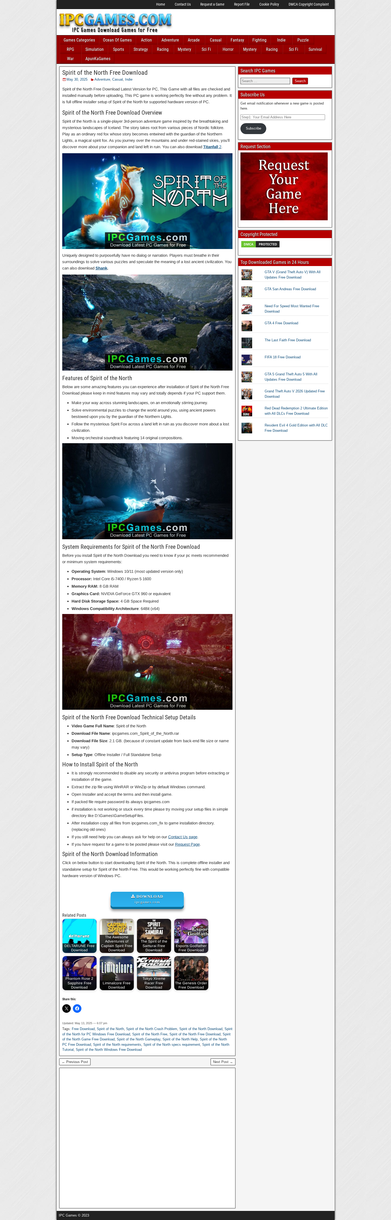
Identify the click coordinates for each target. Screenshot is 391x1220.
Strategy (141, 49)
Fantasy (237, 40)
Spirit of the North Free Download (105, 72)
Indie (281, 40)
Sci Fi (206, 49)
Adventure (170, 40)
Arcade (194, 40)
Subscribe (253, 128)
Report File (242, 4)
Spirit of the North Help (180, 1039)
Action (146, 40)
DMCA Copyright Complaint (309, 4)
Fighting (259, 40)
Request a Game (212, 4)
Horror (228, 49)
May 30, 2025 (77, 79)
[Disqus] (147, 1137)
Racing (163, 49)
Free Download (83, 1029)
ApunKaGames (97, 58)
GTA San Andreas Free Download (290, 289)
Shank (101, 268)
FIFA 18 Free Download (283, 357)
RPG (70, 49)
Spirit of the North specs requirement (171, 1045)
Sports (118, 49)
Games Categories (79, 40)
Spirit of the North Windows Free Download (109, 1050)
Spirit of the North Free (149, 1034)
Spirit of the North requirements (117, 1045)
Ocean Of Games (117, 40)
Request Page (187, 844)
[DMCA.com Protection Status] (260, 247)
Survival (315, 49)
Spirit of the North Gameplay (138, 1039)
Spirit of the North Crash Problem (151, 1029)
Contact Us (183, 4)
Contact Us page (182, 837)
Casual (216, 40)
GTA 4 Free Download (281, 323)
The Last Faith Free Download (288, 340)
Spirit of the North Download (200, 1029)
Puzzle (303, 40)
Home (160, 4)
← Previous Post (75, 1062)
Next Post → (223, 1062)
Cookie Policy (269, 4)
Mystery (184, 49)
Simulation (94, 49)
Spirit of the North (110, 1029)
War (70, 58)
